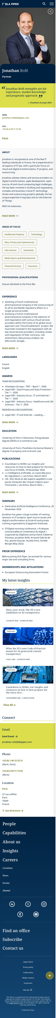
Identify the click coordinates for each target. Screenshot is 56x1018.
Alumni (6, 890)
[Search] (44, 4)
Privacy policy (28, 967)
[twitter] (28, 904)
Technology (36, 234)
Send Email (8, 736)
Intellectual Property (14, 234)
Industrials (29, 250)
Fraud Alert (28, 983)
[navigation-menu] (52, 4)
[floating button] (50, 975)
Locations (8, 867)
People (9, 823)
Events (6, 882)
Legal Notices (14, 1003)
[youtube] (36, 914)
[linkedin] (12, 904)
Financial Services (13, 266)
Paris (5, 138)
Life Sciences (10, 250)
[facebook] (20, 914)
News (5, 875)
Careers (10, 860)
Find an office (16, 930)
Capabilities (14, 832)
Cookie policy (28, 972)
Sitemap (26, 990)
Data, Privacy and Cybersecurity (19, 242)
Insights (10, 850)
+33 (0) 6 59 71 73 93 (11, 129)
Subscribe (12, 939)
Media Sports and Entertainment (20, 258)
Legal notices (28, 962)
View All (8, 704)
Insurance (32, 266)
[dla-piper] (10, 4)
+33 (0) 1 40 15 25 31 (12, 760)
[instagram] (44, 904)
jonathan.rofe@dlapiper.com (15, 117)
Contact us (13, 948)
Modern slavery (28, 978)
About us (11, 841)
